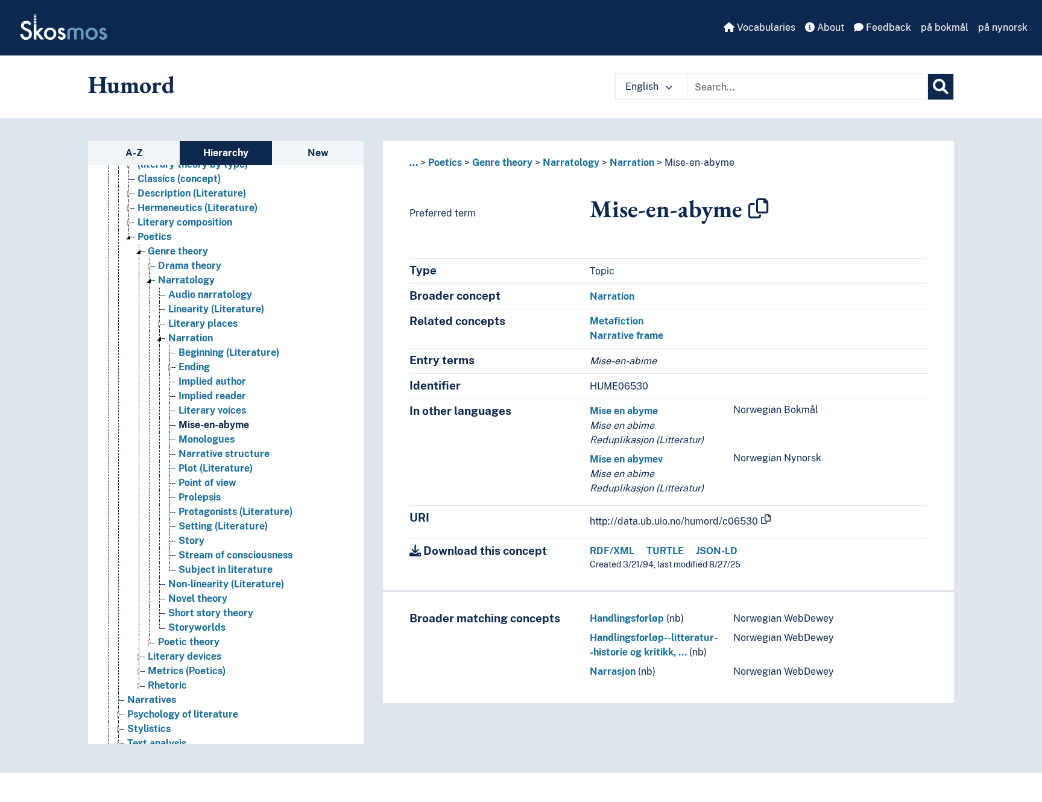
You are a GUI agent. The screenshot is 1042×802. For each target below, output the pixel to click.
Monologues (206, 439)
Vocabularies (764, 27)
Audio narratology (210, 294)
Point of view (207, 482)
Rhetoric (167, 685)
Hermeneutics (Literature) (197, 207)
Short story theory (210, 613)
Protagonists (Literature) (235, 511)
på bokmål (944, 27)
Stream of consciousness (235, 555)
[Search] (940, 87)
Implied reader (212, 396)
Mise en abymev (626, 459)
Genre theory (178, 251)
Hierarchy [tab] (225, 153)
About (829, 27)
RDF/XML (612, 551)
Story (191, 540)
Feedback (887, 27)
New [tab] (318, 153)
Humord (131, 84)
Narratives (151, 700)
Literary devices (184, 656)
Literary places (203, 323)
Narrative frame (626, 335)
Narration (190, 338)
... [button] (413, 162)
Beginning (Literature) (228, 352)
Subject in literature (225, 569)
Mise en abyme (624, 411)
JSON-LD (716, 551)
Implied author (212, 381)
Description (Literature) (191, 193)
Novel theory (197, 598)
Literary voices (212, 410)
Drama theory (189, 265)
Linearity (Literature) (216, 309)
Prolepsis (199, 497)
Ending (194, 367)
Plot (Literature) (215, 468)
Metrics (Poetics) (187, 671)
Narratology (186, 280)
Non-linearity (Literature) (226, 584)
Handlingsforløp (627, 618)
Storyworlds (197, 627)
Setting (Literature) (223, 526)
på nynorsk (1003, 27)
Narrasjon (613, 671)
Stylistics (149, 728)
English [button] (643, 86)
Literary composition (184, 222)
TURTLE (665, 551)
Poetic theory (188, 642)
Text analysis (156, 743)
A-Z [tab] (134, 153)
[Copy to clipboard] (758, 208)
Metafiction (616, 321)
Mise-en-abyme (213, 425)
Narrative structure (224, 453)
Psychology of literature (182, 714)
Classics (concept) (179, 179)
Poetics (154, 236)
